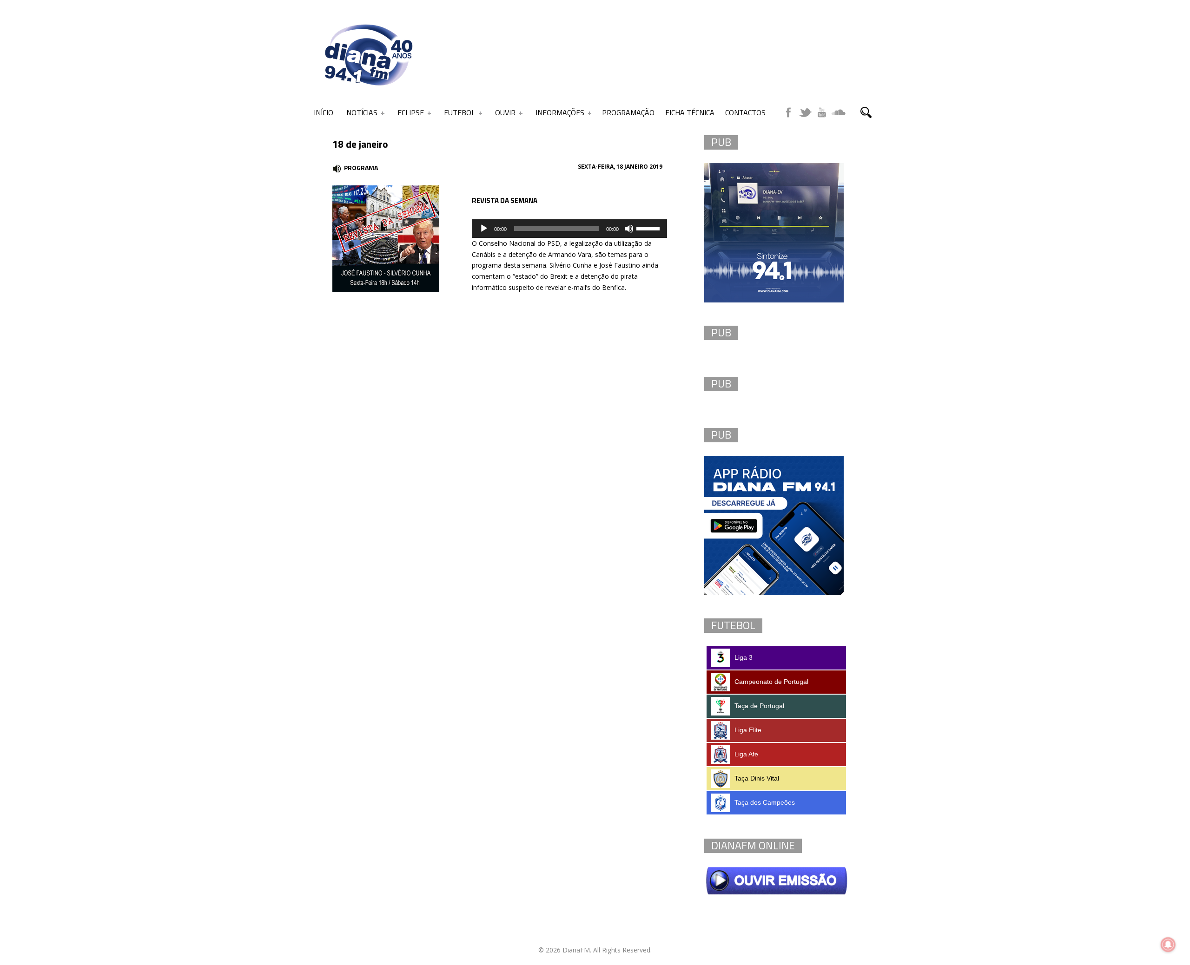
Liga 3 (743, 657)
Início (323, 112)
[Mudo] (629, 228)
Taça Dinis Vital (756, 778)
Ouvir (505, 112)
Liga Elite (747, 730)
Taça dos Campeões (764, 802)
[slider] (649, 227)
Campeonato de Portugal (771, 681)
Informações (560, 112)
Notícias (361, 112)
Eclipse (410, 112)
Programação (628, 112)
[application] (569, 228)
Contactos (745, 112)
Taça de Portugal (759, 705)
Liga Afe (746, 754)
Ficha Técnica (689, 112)
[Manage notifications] (1168, 944)
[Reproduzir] (484, 228)
